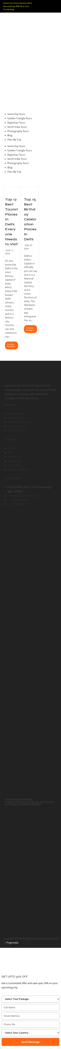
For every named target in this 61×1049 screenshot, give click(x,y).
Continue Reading (12, 345)
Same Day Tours (16, 114)
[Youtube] (24, 515)
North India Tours (17, 127)
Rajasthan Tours (16, 122)
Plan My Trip (14, 139)
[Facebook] (8, 515)
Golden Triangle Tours (19, 118)
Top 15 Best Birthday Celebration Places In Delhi (30, 219)
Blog (9, 135)
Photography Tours (18, 131)
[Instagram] (16, 515)
